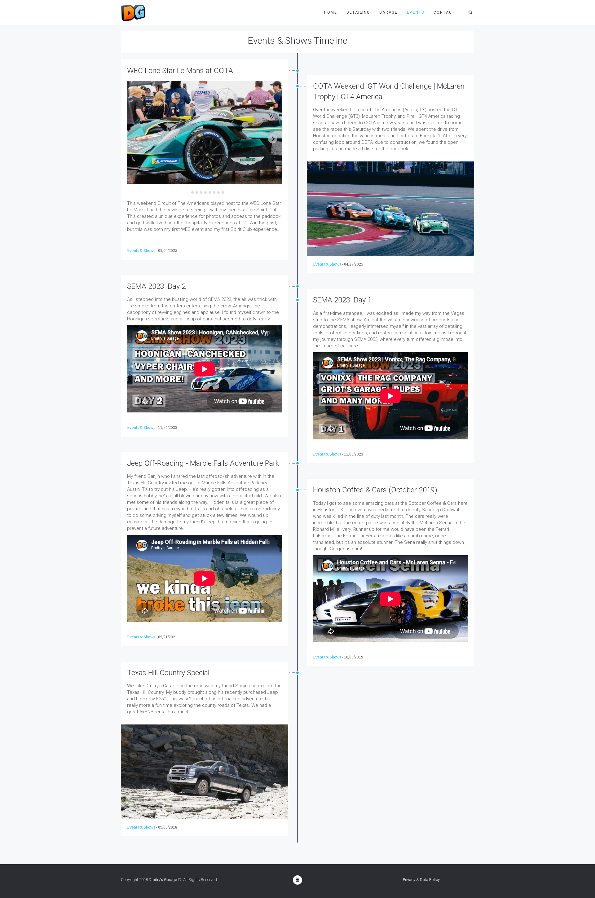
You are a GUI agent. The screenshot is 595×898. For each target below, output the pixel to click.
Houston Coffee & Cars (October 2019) (375, 490)
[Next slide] (272, 138)
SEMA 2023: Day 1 (342, 300)
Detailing (358, 12)
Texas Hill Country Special (168, 672)
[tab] (188, 192)
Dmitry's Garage (163, 879)
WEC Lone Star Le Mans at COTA (180, 70)
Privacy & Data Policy (421, 879)
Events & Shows (141, 251)
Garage (388, 12)
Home (330, 12)
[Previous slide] (136, 138)
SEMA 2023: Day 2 (156, 286)
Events (415, 12)
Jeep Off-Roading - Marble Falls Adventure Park (203, 463)
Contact (444, 12)
